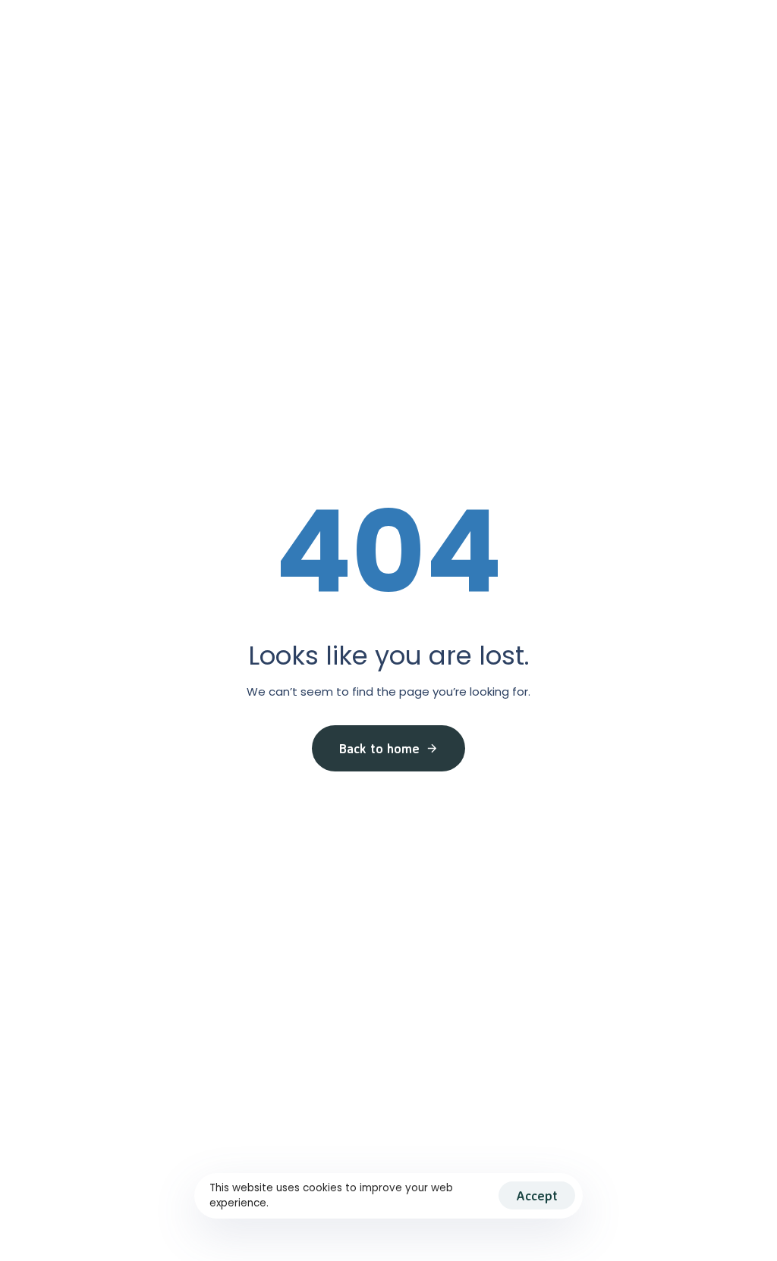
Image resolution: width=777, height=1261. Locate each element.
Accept (537, 1195)
